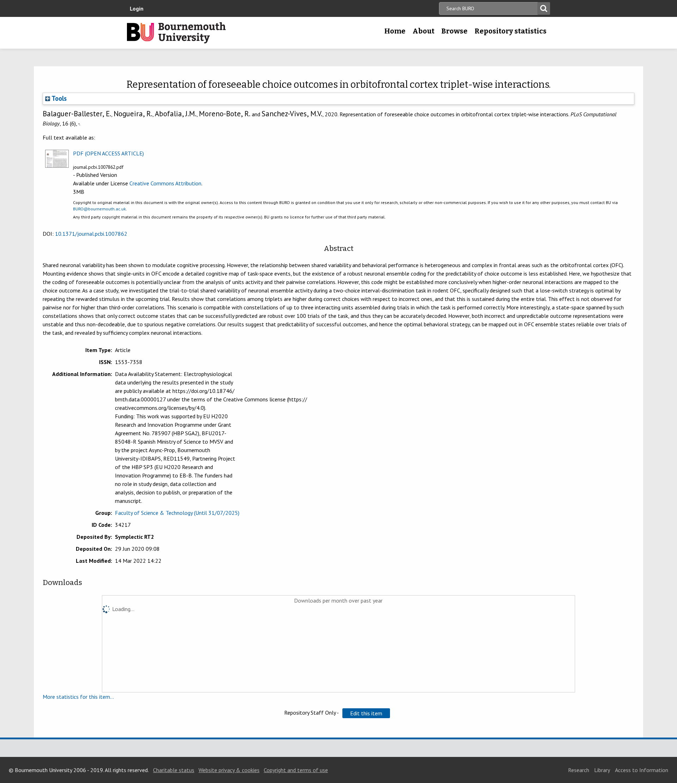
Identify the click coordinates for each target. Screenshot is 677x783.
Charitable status (173, 769)
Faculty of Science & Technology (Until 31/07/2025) (177, 512)
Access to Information (641, 769)
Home (394, 31)
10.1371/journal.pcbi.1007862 (91, 233)
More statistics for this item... (78, 696)
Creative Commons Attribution (165, 183)
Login (137, 8)
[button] (366, 713)
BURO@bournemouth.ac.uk (99, 208)
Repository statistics (511, 31)
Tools (58, 98)
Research (578, 769)
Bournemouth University (176, 32)
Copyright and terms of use (296, 769)
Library (602, 769)
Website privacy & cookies (229, 769)
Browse (454, 31)
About (423, 31)
